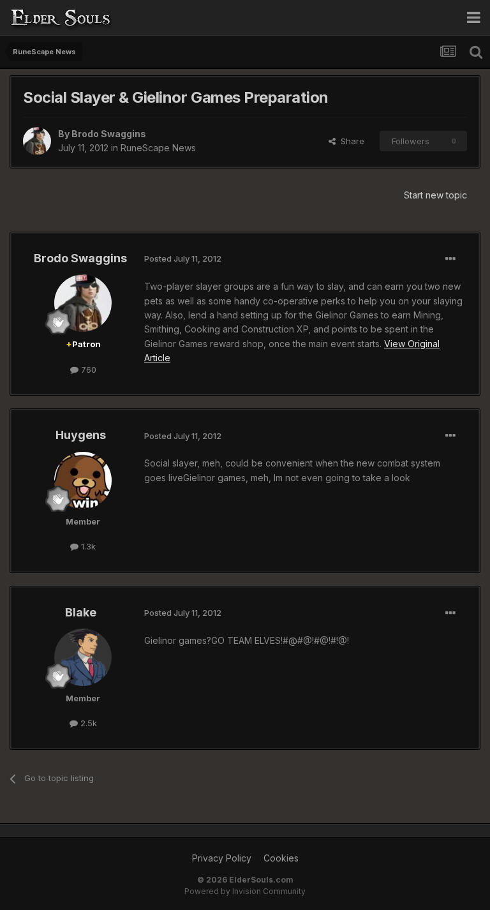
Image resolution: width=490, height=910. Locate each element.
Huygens (81, 435)
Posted (182, 258)
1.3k (87, 546)
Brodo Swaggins (108, 133)
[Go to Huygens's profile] (83, 480)
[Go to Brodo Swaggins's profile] (37, 141)
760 (87, 369)
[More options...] (450, 259)
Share (350, 141)
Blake (80, 612)
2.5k (87, 723)
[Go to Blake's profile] (83, 657)
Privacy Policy (221, 858)
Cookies (281, 858)
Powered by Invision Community (245, 891)
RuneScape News (158, 147)
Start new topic (435, 195)
